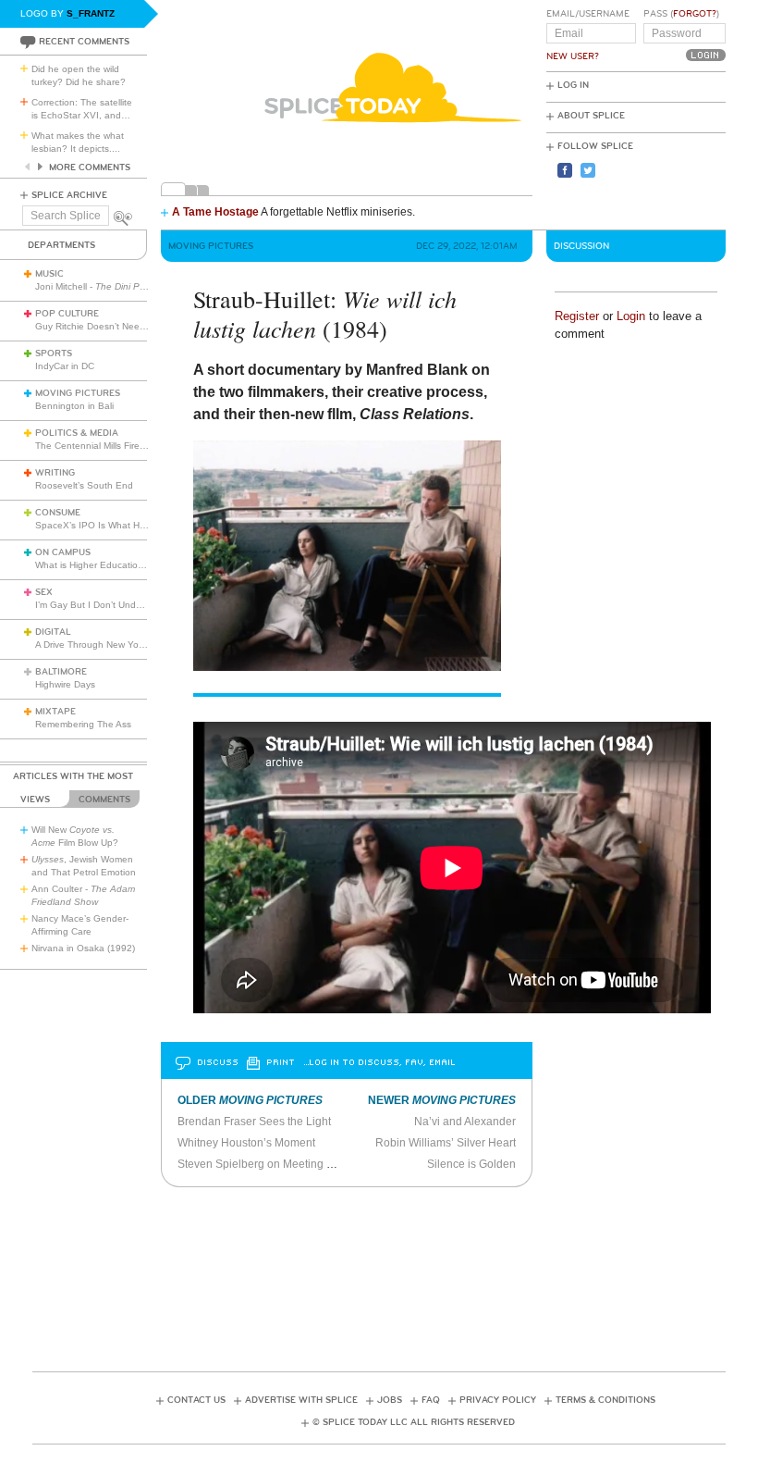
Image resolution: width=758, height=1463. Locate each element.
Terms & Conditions (605, 1400)
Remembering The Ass (83, 724)
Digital (53, 632)
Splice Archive (69, 195)
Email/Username (588, 13)
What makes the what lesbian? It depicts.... (77, 142)
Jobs (389, 1400)
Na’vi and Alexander (465, 1121)
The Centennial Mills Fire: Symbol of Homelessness (143, 445)
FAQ (431, 1400)
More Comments (89, 167)
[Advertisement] (379, 1273)
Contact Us (196, 1400)
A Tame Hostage (215, 211)
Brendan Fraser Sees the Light (254, 1121)
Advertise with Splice (301, 1400)
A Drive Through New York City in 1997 (117, 644)
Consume (57, 512)
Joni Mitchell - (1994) (124, 286)
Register (577, 316)
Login (631, 316)
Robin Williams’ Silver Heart (445, 1142)
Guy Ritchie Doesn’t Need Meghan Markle (124, 326)
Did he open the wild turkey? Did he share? (78, 75)
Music (49, 273)
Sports (53, 353)
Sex (44, 592)
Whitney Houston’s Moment (246, 1142)
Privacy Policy (497, 1400)
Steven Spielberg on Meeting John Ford (277, 1164)
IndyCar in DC (64, 366)
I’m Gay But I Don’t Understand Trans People (131, 605)
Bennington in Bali (74, 406)
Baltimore (61, 671)
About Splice (591, 115)
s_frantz (91, 13)
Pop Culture (67, 313)
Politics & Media (76, 433)
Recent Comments (84, 41)
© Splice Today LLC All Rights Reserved (413, 1422)
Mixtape (55, 711)
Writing (55, 472)
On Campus (63, 552)
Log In (573, 85)
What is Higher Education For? (100, 565)
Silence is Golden (471, 1164)
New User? (572, 56)
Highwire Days (65, 684)
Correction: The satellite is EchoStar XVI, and (81, 108)
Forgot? (694, 13)
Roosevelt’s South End (84, 485)
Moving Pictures (77, 393)
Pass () (681, 13)
